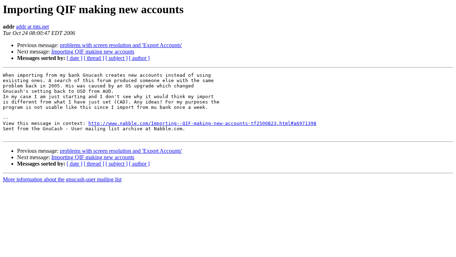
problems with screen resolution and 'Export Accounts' (121, 45)
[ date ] (74, 58)
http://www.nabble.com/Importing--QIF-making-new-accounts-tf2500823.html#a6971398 (202, 123)
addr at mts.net (32, 27)
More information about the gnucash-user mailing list (62, 179)
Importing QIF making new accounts (92, 52)
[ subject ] (116, 58)
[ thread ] (94, 58)
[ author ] (139, 58)
